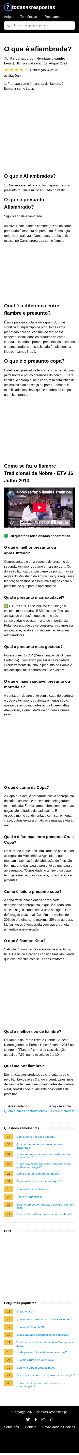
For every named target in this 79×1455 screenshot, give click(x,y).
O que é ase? (25, 1311)
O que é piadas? (63, 1111)
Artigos (9, 17)
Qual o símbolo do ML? (31, 1327)
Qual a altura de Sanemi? (32, 1189)
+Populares (51, 17)
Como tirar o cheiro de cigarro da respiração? (45, 1375)
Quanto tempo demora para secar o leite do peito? (44, 1206)
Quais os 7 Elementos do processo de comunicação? (40, 1384)
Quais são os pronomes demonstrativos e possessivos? (43, 1155)
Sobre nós (11, 1427)
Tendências (28, 17)
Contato (30, 1427)
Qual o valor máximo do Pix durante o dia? (43, 1319)
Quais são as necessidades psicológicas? (43, 1334)
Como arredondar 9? (29, 1196)
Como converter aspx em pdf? (35, 1136)
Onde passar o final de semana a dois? (41, 1352)
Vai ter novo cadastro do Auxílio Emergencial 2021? (45, 1344)
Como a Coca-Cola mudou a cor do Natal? (43, 1214)
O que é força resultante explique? (38, 1181)
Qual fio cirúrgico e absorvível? (36, 1359)
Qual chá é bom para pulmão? (36, 1367)
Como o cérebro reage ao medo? (37, 1173)
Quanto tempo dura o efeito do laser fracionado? (39, 1146)
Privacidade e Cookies (58, 1427)
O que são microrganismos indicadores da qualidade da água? (43, 1165)
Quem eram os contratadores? (25, 1111)
